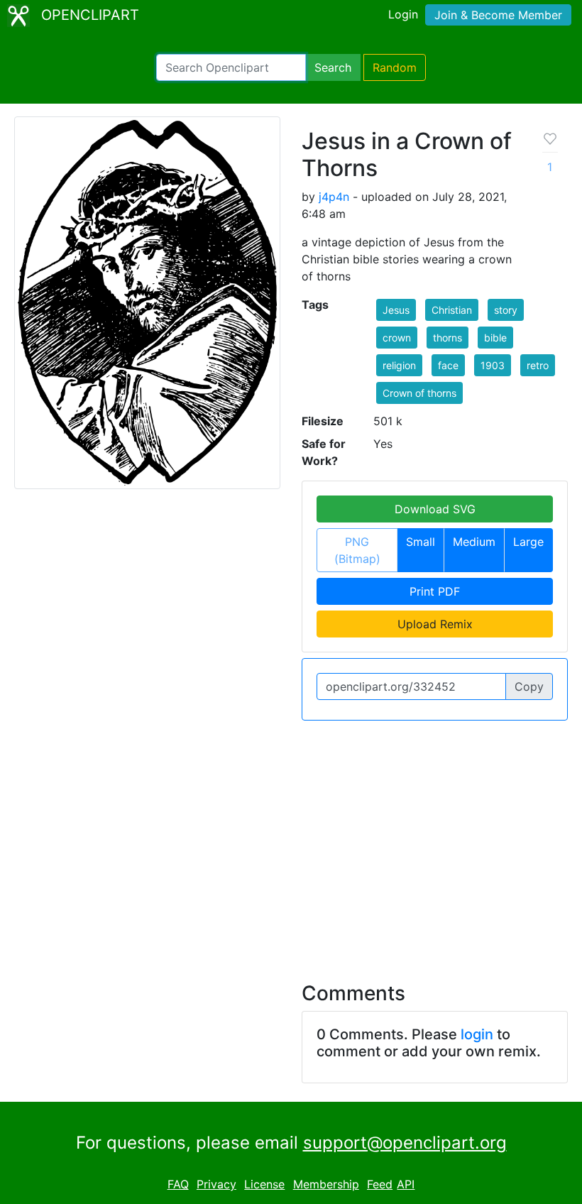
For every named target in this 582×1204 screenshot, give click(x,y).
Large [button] (528, 542)
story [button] (505, 310)
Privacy (216, 1184)
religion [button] (399, 365)
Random (395, 67)
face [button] (448, 365)
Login (403, 14)
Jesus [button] (396, 310)
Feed (379, 1184)
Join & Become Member (498, 15)
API (405, 1184)
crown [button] (397, 338)
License (264, 1184)
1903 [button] (493, 365)
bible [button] (495, 338)
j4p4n (334, 197)
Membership (326, 1184)
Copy (529, 686)
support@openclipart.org (405, 1142)
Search (332, 67)
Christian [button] (452, 310)
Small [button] (420, 542)
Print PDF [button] (435, 591)
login (477, 1034)
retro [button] (538, 365)
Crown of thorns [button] (419, 393)
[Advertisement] (291, 842)
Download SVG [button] (435, 509)
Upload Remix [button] (435, 624)
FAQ (178, 1184)
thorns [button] (447, 338)
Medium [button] (474, 542)
